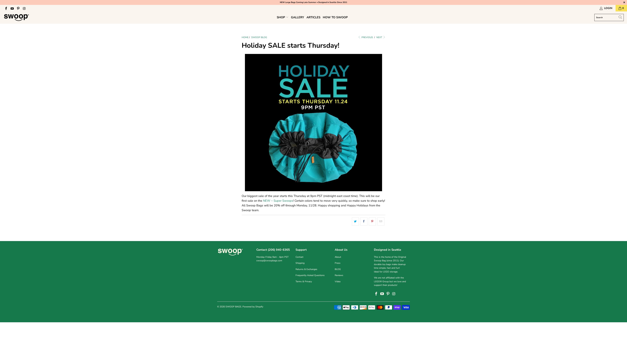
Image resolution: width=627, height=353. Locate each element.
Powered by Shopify (252, 306)
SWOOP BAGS (233, 306)
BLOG (338, 269)
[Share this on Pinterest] (372, 222)
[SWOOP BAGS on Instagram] (24, 8)
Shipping (300, 263)
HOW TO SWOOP (335, 17)
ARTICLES (313, 17)
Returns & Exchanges (306, 269)
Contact (299, 257)
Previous (367, 37)
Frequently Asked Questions (310, 275)
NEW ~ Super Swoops (278, 201)
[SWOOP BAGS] (16, 17)
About (338, 257)
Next (379, 37)
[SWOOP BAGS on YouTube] (12, 8)
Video (338, 281)
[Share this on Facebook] (363, 222)
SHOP (281, 17)
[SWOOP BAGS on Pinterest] (18, 8)
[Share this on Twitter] (355, 222)
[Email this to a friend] (380, 222)
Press (337, 263)
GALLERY (297, 17)
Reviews (339, 275)
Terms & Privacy (304, 281)
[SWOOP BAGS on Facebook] (6, 8)
